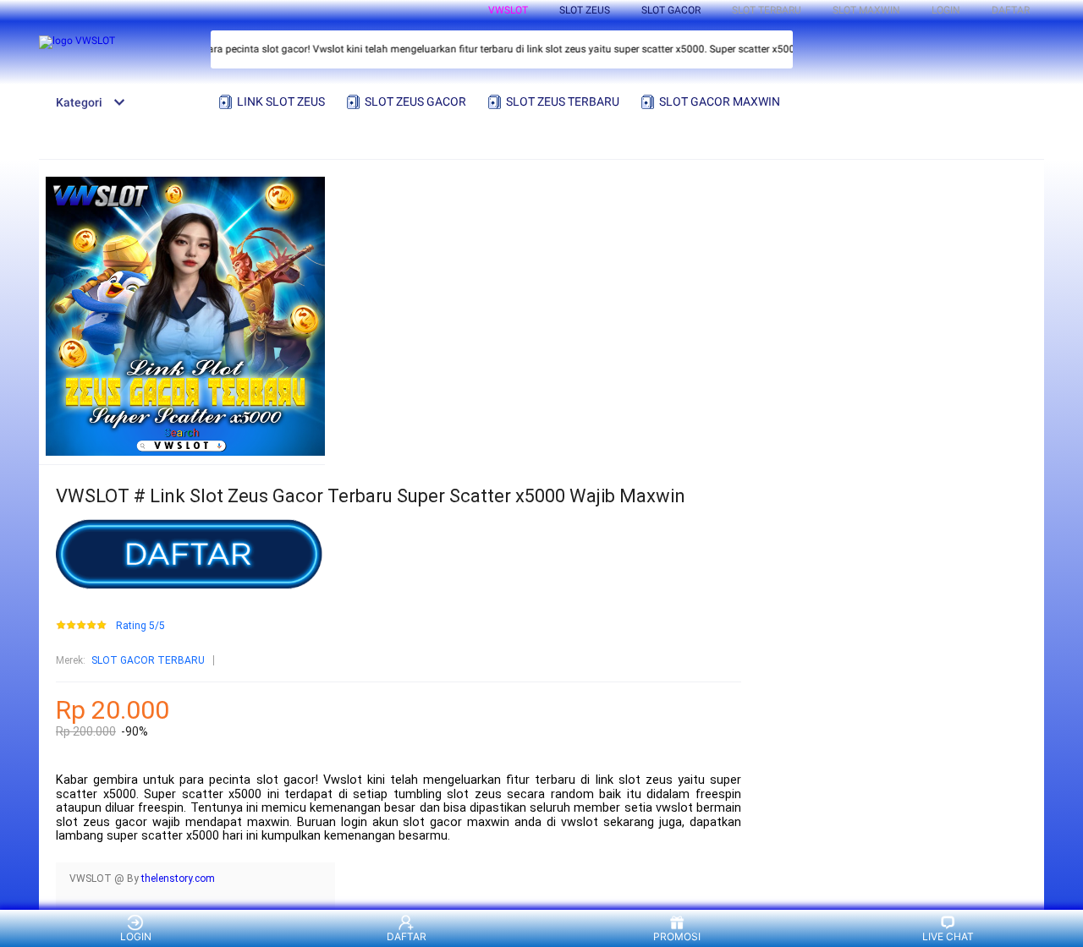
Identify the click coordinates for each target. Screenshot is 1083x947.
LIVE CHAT (948, 936)
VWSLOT (508, 10)
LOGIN (946, 10)
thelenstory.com (178, 878)
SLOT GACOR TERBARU (148, 660)
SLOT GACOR (671, 10)
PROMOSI (677, 936)
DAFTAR (1011, 10)
